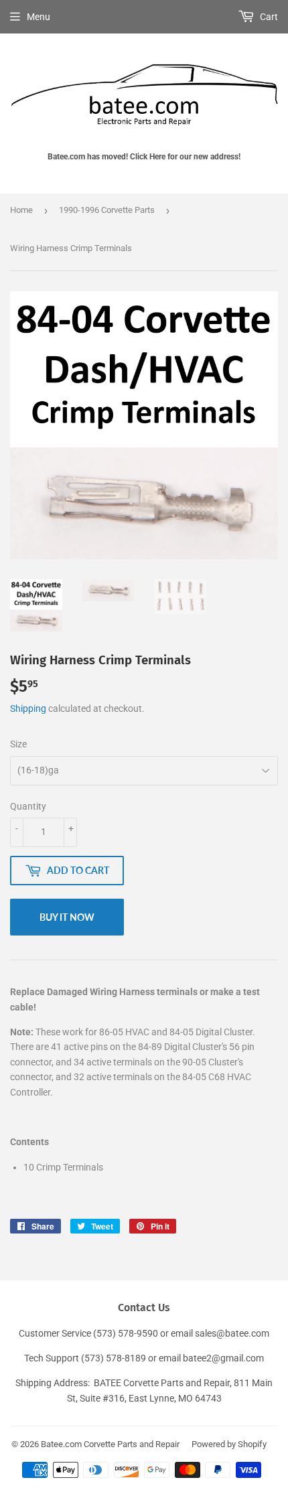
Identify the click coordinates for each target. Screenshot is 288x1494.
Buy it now (67, 917)
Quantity (28, 806)
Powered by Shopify (229, 1444)
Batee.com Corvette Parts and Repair (110, 1444)
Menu (38, 16)
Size (18, 744)
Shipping (28, 708)
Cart (268, 16)
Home (21, 210)
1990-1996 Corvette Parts (107, 210)
